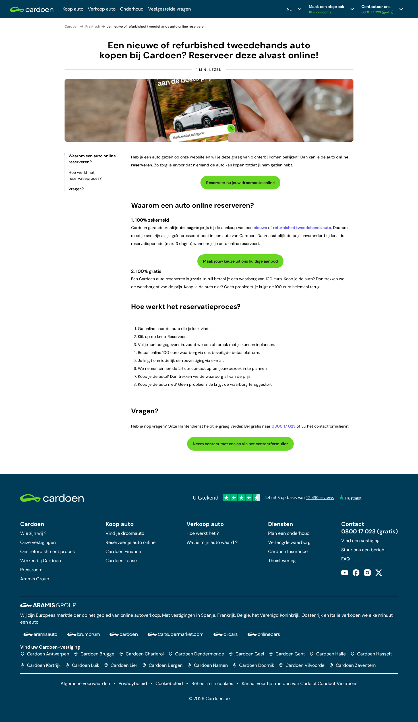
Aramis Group (34, 579)
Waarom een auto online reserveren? (92, 158)
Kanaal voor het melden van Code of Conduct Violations (299, 683)
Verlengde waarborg (289, 542)
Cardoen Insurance (288, 551)
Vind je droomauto (124, 533)
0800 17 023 (283, 426)
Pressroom (31, 570)
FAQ (345, 559)
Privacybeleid (133, 683)
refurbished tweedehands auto (302, 227)
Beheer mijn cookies (212, 683)
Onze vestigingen (38, 542)
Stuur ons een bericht (363, 550)
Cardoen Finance (123, 551)
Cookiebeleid (169, 683)
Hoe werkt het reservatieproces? (85, 175)
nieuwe (260, 227)
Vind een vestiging (360, 541)
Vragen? (76, 188)
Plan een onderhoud (289, 533)
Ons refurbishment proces (47, 551)
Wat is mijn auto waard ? (212, 542)
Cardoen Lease (121, 561)
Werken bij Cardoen (40, 561)
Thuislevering (282, 561)
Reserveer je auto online (130, 542)
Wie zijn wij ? (33, 533)
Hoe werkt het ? (203, 533)
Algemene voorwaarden (85, 683)
